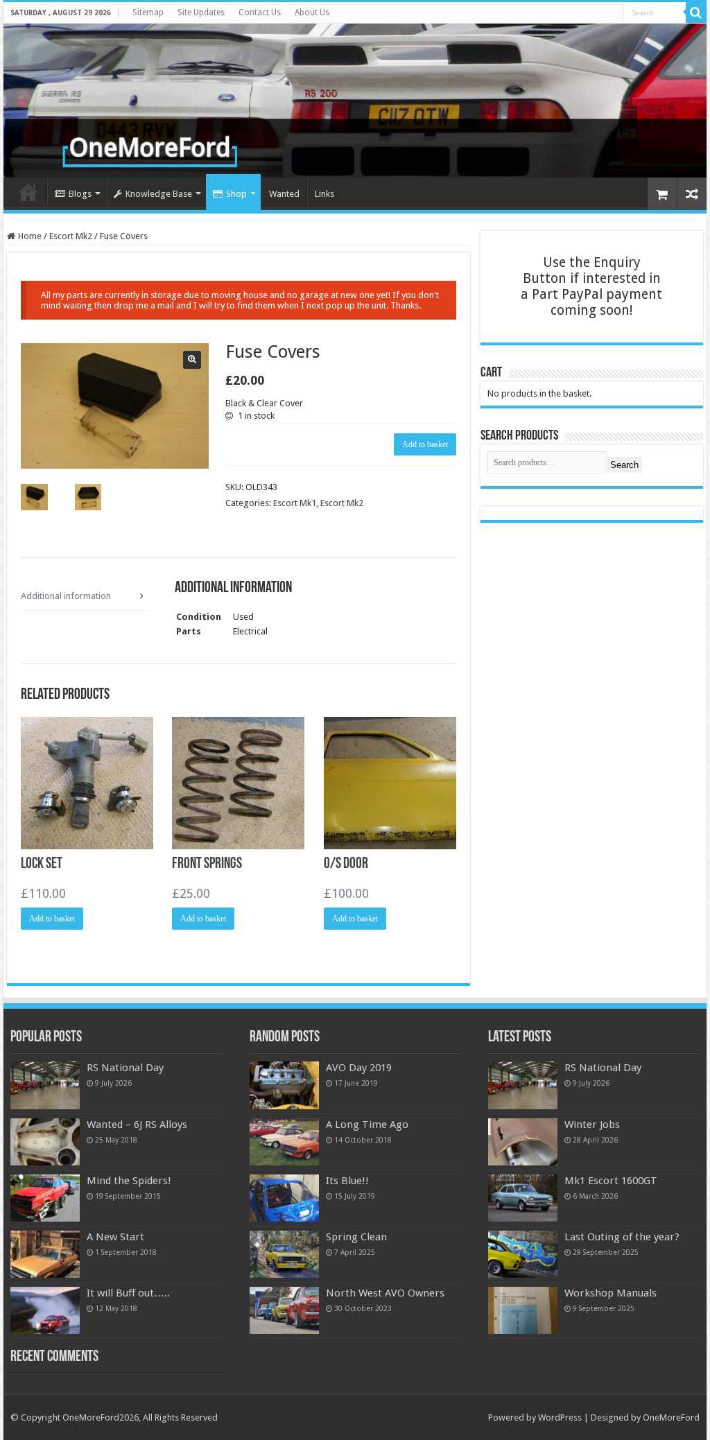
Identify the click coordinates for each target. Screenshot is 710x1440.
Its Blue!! (347, 1180)
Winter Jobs (592, 1124)
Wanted (284, 194)
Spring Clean (356, 1237)
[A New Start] (45, 1254)
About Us (312, 12)
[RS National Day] (45, 1085)
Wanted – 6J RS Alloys (137, 1124)
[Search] (696, 12)
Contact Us (260, 12)
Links (324, 194)
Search (624, 465)
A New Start (115, 1237)
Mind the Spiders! (129, 1180)
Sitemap (148, 12)
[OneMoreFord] (355, 100)
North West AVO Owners (385, 1293)
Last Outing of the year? (621, 1237)
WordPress (560, 1417)
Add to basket (425, 444)
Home (28, 192)
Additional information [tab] (66, 596)
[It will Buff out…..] (45, 1310)
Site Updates (201, 12)
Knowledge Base (158, 194)
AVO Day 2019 (359, 1067)
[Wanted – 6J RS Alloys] (45, 1141)
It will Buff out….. (128, 1293)
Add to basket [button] (52, 918)
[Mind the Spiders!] (45, 1198)
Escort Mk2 (70, 236)
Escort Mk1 (294, 503)
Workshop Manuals (610, 1293)
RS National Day (125, 1067)
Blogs (80, 194)
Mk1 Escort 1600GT (610, 1180)
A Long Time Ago (367, 1124)
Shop (236, 194)
